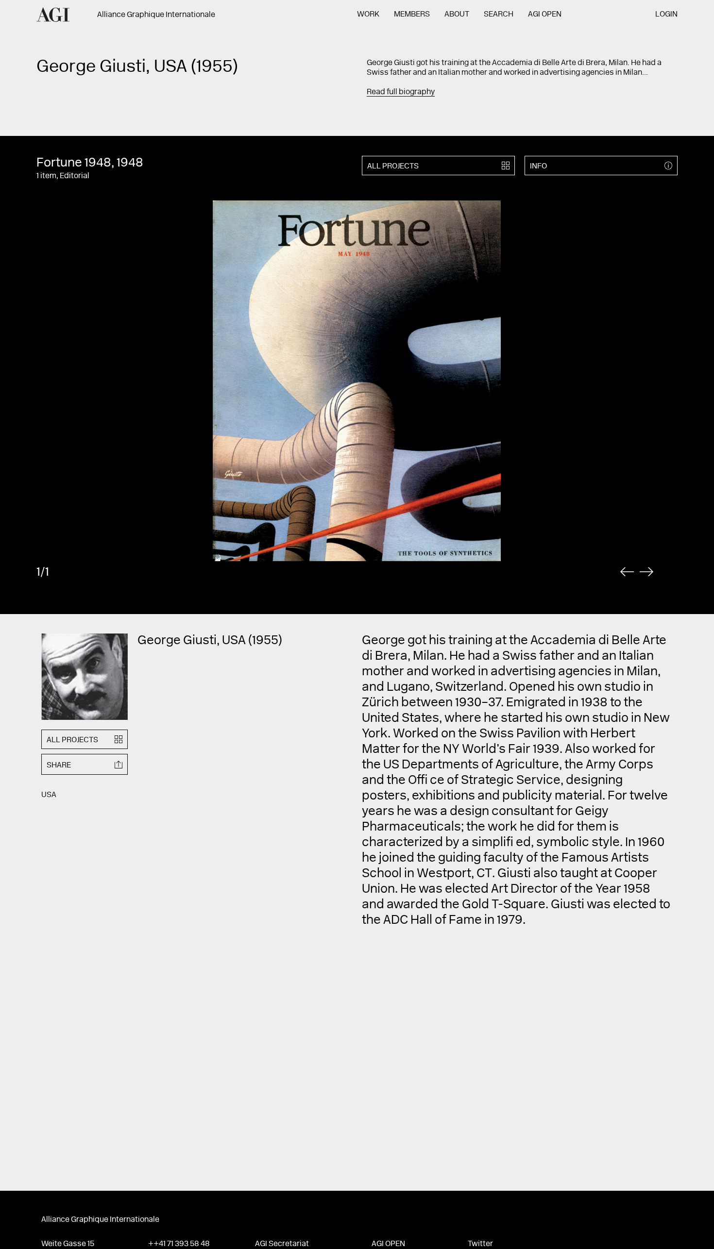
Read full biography (401, 92)
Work (368, 14)
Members (412, 14)
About (456, 14)
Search (498, 14)
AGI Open (544, 14)
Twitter (480, 1244)
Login (666, 14)
